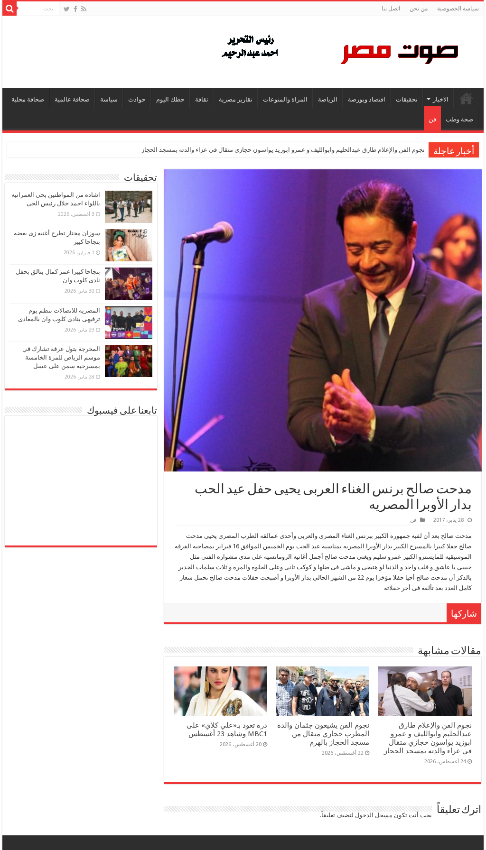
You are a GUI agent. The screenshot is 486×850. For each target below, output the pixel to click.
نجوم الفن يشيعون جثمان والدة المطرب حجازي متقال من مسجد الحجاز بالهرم (323, 734)
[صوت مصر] (339, 50)
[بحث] (9, 8)
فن (432, 119)
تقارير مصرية (235, 99)
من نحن (419, 8)
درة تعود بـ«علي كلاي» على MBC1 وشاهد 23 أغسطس (227, 729)
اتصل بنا (391, 8)
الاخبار (441, 99)
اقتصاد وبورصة (366, 99)
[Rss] (83, 9)
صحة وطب (459, 119)
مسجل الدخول (374, 815)
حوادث (137, 99)
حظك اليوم (170, 99)
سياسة (109, 99)
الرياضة (327, 99)
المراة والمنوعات (285, 99)
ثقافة (201, 99)
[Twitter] (67, 9)
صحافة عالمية (72, 99)
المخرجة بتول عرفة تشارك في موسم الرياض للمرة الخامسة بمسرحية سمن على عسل (61, 357)
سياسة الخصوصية (458, 8)
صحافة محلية (27, 99)
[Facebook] (75, 9)
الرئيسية (466, 98)
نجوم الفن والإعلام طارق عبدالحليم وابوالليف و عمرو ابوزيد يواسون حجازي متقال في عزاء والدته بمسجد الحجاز (283, 149)
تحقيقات (407, 99)
